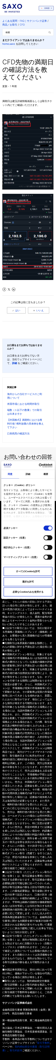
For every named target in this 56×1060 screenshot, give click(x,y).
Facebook (4, 289)
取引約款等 (16, 1050)
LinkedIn (14, 289)
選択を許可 (28, 581)
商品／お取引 (9, 24)
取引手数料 (43, 1042)
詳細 (14, 363)
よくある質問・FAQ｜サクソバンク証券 (24, 20)
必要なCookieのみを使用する (28, 591)
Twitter (9, 289)
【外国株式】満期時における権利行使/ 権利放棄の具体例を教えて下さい (25, 423)
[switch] (48, 537)
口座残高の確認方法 (18, 433)
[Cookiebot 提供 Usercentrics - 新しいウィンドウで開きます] (39, 465)
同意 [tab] (10, 474)
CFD (22, 24)
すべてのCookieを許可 (28, 571)
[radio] (16, 310)
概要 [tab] (46, 474)
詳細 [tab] (28, 474)
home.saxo (8, 43)
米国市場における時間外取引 (23, 403)
